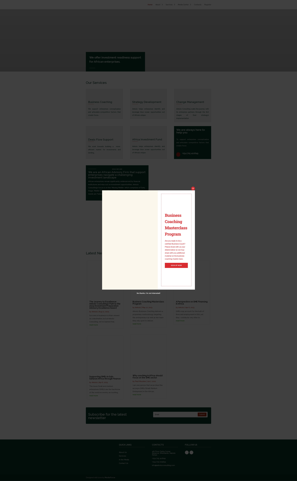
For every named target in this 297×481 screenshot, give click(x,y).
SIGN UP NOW (176, 265)
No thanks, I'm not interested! (148, 293)
